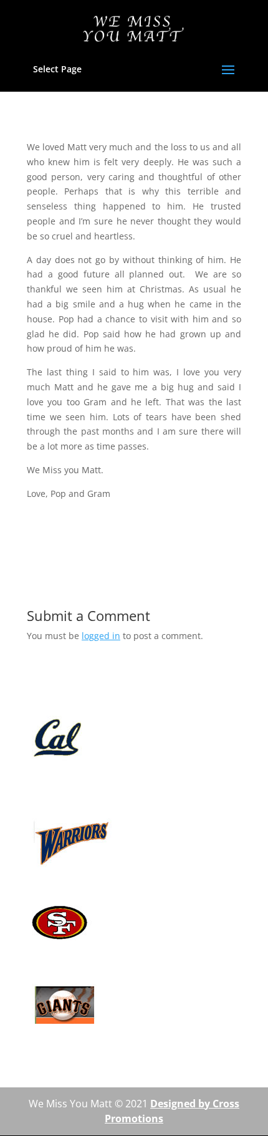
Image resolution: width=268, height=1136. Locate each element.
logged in (101, 636)
